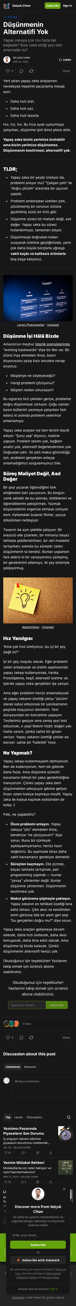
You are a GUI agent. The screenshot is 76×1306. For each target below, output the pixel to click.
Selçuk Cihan (21, 57)
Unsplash (53, 324)
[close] (64, 1189)
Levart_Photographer (30, 324)
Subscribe (52, 5)
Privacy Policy (51, 1277)
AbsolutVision (30, 627)
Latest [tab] (18, 1117)
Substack (18, 1297)
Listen (67, 59)
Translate (12, 16)
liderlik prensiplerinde (52, 344)
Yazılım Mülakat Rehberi (23, 1163)
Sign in (67, 5)
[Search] (69, 1117)
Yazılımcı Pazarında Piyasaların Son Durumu (23, 1131)
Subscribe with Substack (41, 1260)
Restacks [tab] (30, 1067)
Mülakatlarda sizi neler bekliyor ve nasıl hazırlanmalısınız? (27, 1170)
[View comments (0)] (21, 71)
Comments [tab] (13, 1067)
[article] (38, 1140)
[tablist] (20, 1067)
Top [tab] (8, 1117)
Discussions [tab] (34, 1117)
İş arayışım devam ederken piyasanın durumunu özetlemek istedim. (25, 1141)
